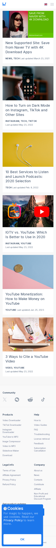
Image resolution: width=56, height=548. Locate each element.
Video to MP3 (9, 446)
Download (7, 455)
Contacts (38, 479)
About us (38, 470)
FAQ (36, 429)
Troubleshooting (42, 434)
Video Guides (40, 425)
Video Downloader (12, 420)
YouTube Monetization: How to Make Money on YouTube (25, 299)
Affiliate (37, 489)
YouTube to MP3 (10, 437)
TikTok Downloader (12, 425)
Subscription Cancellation (40, 449)
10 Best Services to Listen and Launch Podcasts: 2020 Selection (27, 176)
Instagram (12, 121)
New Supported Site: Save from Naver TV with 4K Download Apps (27, 47)
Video (8, 367)
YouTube (26, 243)
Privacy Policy (13, 520)
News (8, 58)
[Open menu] (52, 4)
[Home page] (4, 4)
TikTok (32, 121)
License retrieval (42, 439)
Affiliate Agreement (12, 475)
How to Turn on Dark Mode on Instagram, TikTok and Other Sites (27, 110)
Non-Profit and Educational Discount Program (42, 496)
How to (37, 420)
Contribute (39, 484)
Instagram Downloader (8, 430)
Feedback (39, 443)
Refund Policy (9, 484)
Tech (16, 58)
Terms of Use (9, 470)
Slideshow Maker (11, 450)
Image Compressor (12, 441)
